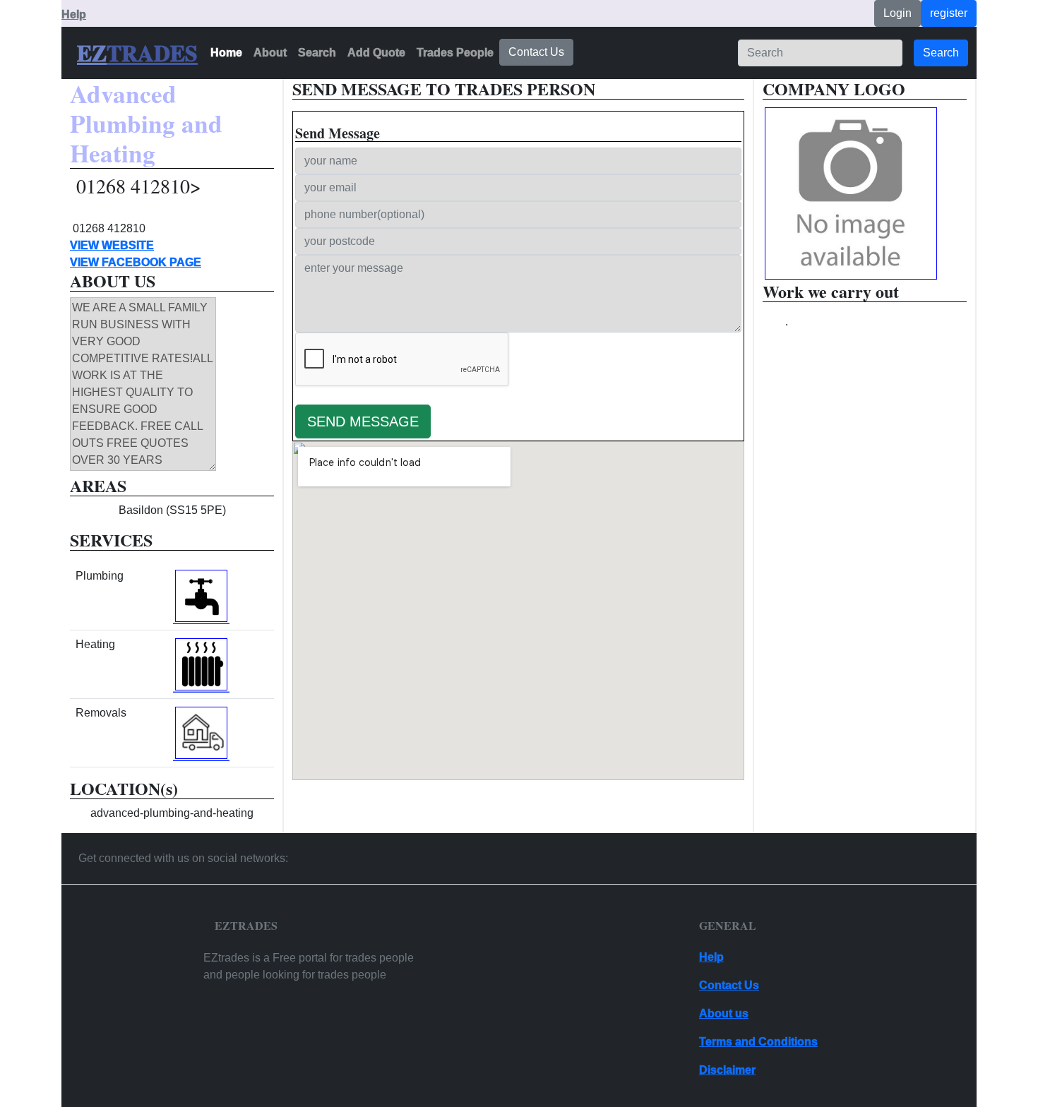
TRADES (152, 53)
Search (317, 53)
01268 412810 (109, 228)
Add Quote (376, 53)
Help (73, 14)
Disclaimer (727, 1070)
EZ (92, 53)
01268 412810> (138, 186)
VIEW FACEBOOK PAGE (135, 262)
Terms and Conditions (758, 1042)
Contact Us (536, 52)
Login (897, 13)
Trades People (455, 53)
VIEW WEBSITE (112, 245)
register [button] (948, 13)
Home (226, 53)
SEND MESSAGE (363, 421)
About (270, 53)
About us (723, 1013)
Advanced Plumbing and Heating (146, 124)
